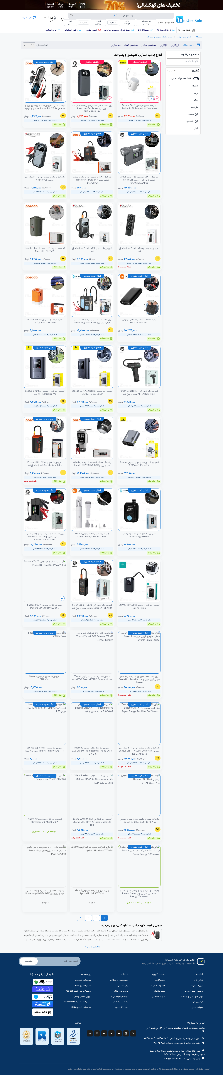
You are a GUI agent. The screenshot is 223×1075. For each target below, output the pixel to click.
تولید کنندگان (122, 985)
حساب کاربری (160, 980)
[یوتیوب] (104, 1033)
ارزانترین (175, 45)
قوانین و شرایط (196, 1001)
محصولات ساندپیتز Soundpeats (77, 1001)
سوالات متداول (197, 1007)
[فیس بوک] (133, 1033)
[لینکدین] (97, 1033)
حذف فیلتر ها (172, 71)
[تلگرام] (90, 1033)
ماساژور (112, 22)
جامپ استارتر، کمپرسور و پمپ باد (159, 37)
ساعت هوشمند (127, 22)
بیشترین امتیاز (149, 45)
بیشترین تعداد (131, 45)
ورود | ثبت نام (48, 19)
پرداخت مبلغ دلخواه (120, 1001)
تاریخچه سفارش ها (158, 985)
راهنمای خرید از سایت (194, 991)
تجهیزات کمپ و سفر (82, 996)
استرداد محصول (159, 996)
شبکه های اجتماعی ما (119, 996)
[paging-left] (80, 918)
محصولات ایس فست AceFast (78, 991)
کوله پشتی (70, 22)
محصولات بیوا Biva (83, 985)
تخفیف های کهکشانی (146, 22)
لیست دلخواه (160, 991)
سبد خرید (27, 17)
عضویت (28, 961)
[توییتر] (111, 1033)
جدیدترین (116, 45)
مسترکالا (199, 37)
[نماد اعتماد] (73, 1036)
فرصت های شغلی (121, 991)
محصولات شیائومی (83, 980)
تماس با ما (198, 980)
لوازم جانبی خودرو (184, 37)
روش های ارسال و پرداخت (192, 996)
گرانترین (163, 45)
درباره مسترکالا (197, 985)
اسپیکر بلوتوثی (98, 22)
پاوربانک (83, 22)
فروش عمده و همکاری (119, 980)
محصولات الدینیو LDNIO (81, 1007)
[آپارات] (119, 1033)
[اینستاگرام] (126, 1033)
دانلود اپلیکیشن (121, 1007)
